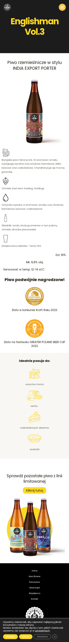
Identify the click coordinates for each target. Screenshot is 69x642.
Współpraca (34, 593)
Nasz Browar (34, 576)
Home (34, 571)
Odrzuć (25, 636)
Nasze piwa (34, 582)
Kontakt (34, 599)
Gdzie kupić (34, 587)
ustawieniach (42, 630)
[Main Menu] (62, 7)
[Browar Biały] (7, 7)
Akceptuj (10, 636)
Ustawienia (42, 636)
